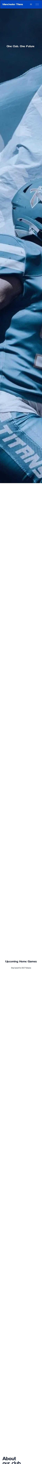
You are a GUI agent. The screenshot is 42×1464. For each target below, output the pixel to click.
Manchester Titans (13, 4)
